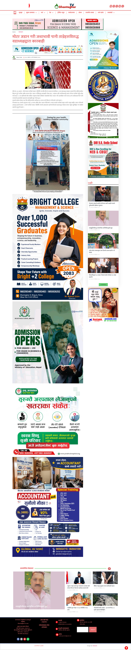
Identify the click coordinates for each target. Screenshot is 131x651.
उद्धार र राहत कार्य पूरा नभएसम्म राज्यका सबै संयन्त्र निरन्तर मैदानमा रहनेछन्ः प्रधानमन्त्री (78, 587)
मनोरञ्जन (71, 12)
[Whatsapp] (123, 6)
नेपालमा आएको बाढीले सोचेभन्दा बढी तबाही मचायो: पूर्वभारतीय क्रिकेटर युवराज (102, 204)
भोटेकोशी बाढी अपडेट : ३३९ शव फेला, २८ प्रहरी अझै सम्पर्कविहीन (104, 609)
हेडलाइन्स (21, 32)
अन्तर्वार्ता (109, 12)
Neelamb (95, 646)
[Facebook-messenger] (21, 639)
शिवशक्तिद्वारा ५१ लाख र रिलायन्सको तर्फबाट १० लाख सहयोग (102, 276)
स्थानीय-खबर (90, 12)
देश (50, 12)
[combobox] (82, 629)
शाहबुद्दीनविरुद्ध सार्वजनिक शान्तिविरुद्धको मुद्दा (101, 228)
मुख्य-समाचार (30, 12)
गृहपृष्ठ (20, 12)
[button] (103, 284)
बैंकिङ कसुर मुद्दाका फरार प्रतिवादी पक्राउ (104, 586)
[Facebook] (18, 639)
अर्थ (42, 12)
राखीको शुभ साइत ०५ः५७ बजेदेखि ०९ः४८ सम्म (77, 609)
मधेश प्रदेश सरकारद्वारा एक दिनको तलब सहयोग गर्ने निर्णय (102, 251)
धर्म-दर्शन (101, 12)
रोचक (80, 12)
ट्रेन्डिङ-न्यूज (61, 12)
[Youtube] (24, 639)
